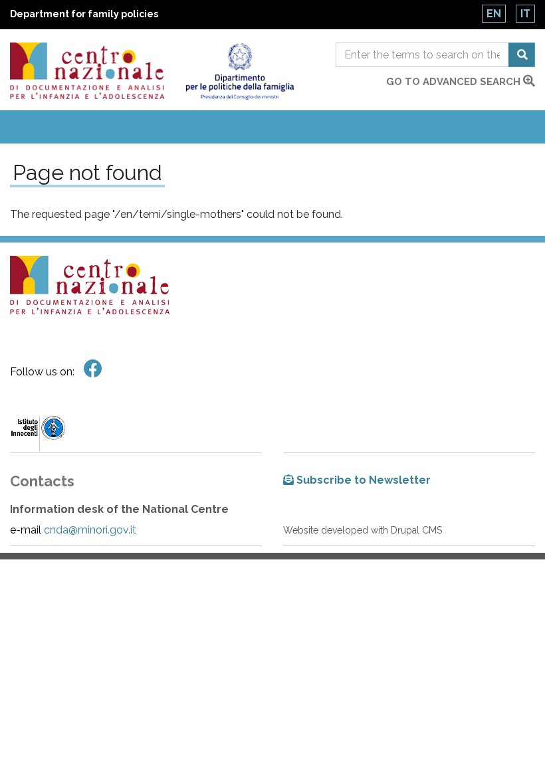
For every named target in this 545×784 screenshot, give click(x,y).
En (494, 13)
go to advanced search (454, 82)
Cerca (521, 55)
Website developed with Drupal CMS (362, 530)
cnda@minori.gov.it (90, 530)
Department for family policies (84, 14)
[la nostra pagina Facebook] (93, 369)
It (525, 13)
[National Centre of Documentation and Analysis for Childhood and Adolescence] (87, 71)
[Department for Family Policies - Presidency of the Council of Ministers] (239, 71)
